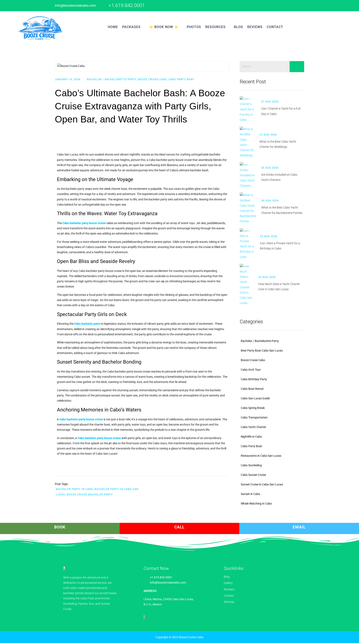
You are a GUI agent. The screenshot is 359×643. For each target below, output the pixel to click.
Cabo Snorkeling (251, 465)
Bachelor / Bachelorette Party (260, 341)
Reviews (255, 27)
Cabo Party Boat (251, 446)
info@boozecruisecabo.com (75, 5)
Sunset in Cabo (250, 494)
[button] (325, 27)
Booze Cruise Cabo (253, 360)
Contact (275, 27)
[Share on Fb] (210, 487)
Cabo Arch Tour (251, 369)
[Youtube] (286, 5)
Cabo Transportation (254, 417)
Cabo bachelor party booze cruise (84, 223)
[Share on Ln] (228, 487)
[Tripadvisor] (261, 5)
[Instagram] (294, 5)
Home (113, 27)
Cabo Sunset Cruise (253, 474)
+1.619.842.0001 (126, 5)
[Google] (269, 5)
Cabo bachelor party (87, 323)
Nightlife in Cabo (251, 436)
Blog (238, 27)
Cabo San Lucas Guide (255, 398)
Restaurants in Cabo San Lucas (261, 455)
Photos (194, 27)
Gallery (228, 583)
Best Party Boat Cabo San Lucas (262, 350)
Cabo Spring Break (253, 408)
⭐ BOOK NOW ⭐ (163, 27)
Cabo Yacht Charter (253, 427)
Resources (215, 27)
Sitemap (229, 602)
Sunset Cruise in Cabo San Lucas (262, 484)
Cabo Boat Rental (252, 388)
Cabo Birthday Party (254, 379)
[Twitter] (302, 5)
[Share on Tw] (219, 487)
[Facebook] (277, 5)
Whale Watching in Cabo (256, 503)
